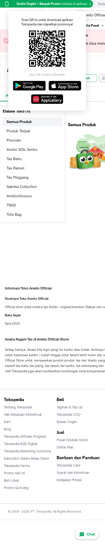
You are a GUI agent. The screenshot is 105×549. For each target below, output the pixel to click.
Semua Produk (19, 122)
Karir (7, 422)
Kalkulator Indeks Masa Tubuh (26, 458)
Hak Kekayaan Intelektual (23, 414)
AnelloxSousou (19, 196)
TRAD (11, 205)
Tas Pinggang (18, 177)
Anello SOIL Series (22, 149)
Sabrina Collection (22, 187)
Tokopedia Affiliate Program (25, 436)
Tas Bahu (14, 159)
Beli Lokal (11, 480)
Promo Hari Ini (14, 473)
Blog (7, 429)
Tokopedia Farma (17, 466)
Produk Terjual (18, 131)
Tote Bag (14, 214)
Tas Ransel (15, 168)
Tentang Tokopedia (18, 407)
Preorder (14, 140)
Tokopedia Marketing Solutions (27, 451)
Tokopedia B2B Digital (20, 444)
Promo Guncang (16, 488)
